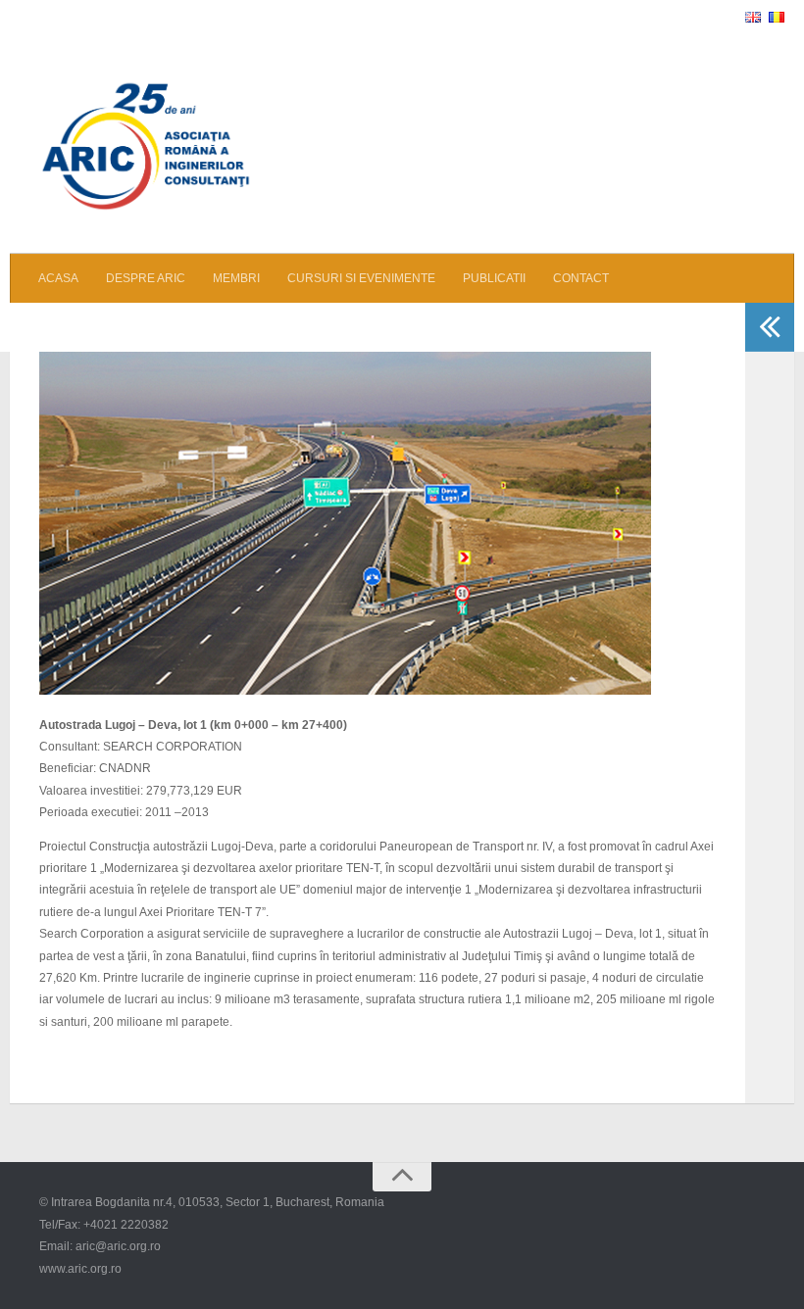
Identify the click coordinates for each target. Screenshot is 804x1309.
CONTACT (581, 278)
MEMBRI (236, 278)
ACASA (58, 278)
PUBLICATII (494, 278)
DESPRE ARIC (145, 278)
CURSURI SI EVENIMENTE (361, 278)
